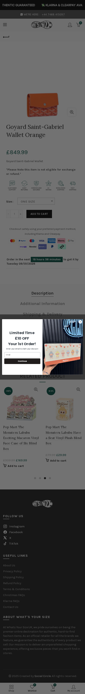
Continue (22, 361)
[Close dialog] (80, 322)
